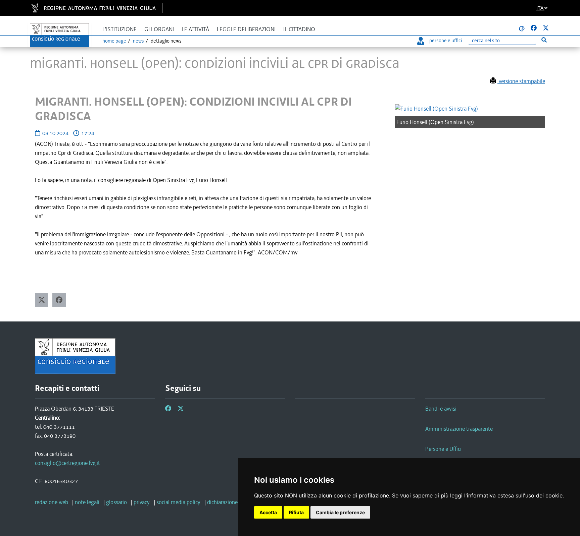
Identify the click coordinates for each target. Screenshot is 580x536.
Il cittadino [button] (299, 29)
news (138, 41)
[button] (41, 300)
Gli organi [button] (159, 29)
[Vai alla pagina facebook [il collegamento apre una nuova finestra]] (534, 28)
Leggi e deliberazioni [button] (246, 29)
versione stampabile (521, 81)
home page (114, 41)
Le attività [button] (195, 29)
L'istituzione (119, 29)
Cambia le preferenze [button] (340, 512)
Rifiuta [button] (296, 512)
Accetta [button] (268, 512)
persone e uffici (445, 40)
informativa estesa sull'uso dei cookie (515, 495)
